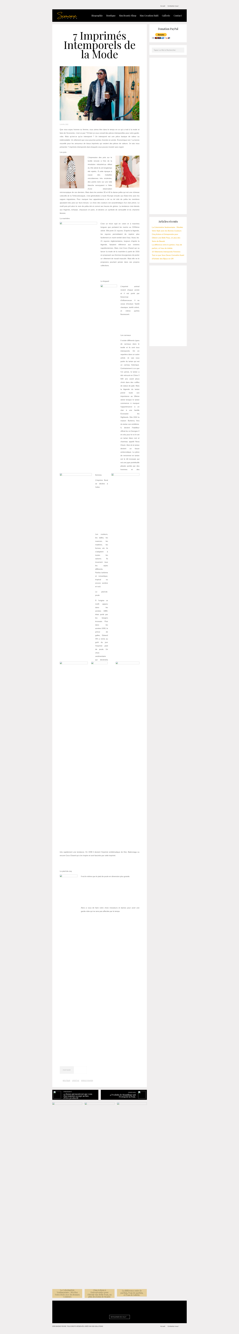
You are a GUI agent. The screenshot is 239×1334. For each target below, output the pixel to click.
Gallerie (166, 15)
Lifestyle (75, 1080)
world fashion (87, 1080)
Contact (178, 15)
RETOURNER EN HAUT (119, 1317)
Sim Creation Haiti (149, 15)
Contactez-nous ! (173, 6)
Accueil (162, 6)
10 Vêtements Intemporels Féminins (166, 252)
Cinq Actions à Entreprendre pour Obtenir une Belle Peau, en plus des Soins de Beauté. (166, 237)
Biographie (97, 15)
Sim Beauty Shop (127, 15)
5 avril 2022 (64, 124)
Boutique (111, 15)
